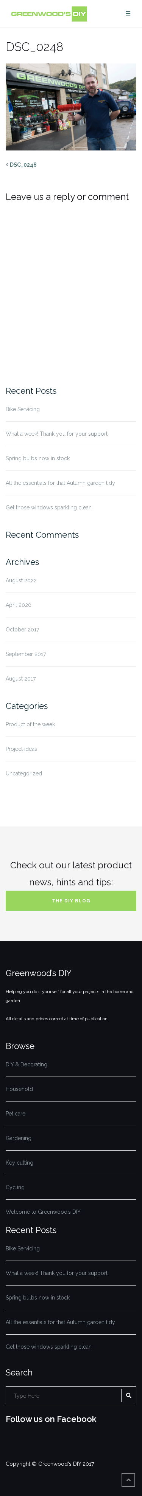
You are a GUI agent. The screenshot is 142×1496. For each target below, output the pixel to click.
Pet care (15, 1114)
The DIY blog (71, 900)
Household (19, 1089)
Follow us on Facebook (51, 1419)
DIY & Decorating (26, 1064)
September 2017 (26, 654)
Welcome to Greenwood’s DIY (43, 1212)
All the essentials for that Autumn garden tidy (60, 483)
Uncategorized (24, 773)
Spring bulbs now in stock (38, 458)
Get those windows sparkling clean (49, 507)
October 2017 (22, 630)
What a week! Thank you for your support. (57, 434)
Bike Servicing (23, 409)
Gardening (18, 1138)
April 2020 (18, 605)
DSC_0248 (23, 165)
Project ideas (21, 749)
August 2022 (21, 580)
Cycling (15, 1187)
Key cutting (19, 1163)
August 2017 (21, 679)
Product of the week (30, 724)
